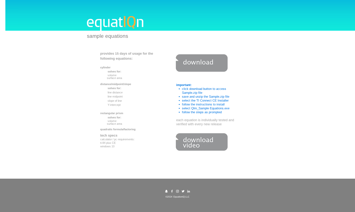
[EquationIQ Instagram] (177, 191)
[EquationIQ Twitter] (183, 191)
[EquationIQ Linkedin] (188, 191)
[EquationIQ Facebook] (172, 191)
